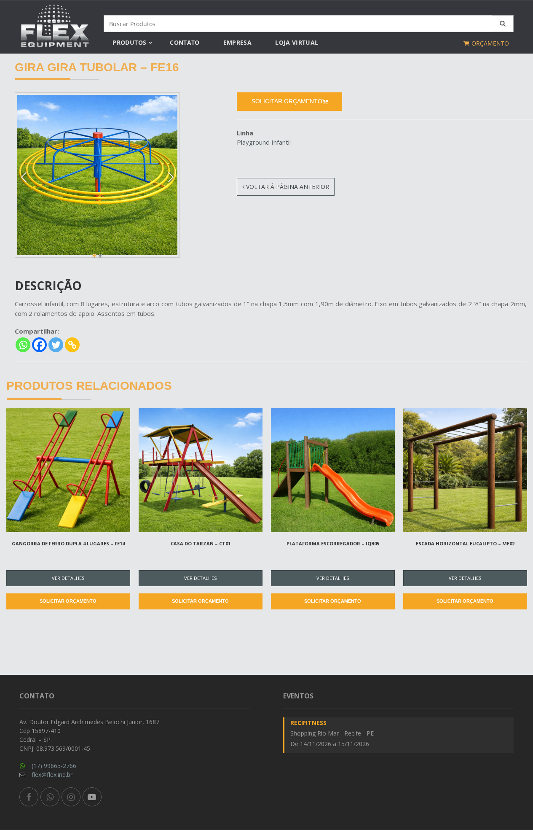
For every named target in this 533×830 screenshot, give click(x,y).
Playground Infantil (264, 142)
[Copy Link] (72, 344)
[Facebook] (39, 344)
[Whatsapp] (23, 344)
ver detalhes (68, 578)
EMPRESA (237, 42)
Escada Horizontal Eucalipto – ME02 (465, 543)
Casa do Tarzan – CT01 (200, 543)
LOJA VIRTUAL (296, 42)
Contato (184, 42)
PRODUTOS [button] (129, 42)
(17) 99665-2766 (54, 766)
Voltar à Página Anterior (286, 187)
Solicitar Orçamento (68, 601)
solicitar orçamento (287, 101)
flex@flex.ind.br (52, 775)
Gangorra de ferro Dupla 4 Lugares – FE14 (68, 543)
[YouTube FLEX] (92, 796)
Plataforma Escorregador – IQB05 (333, 543)
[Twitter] (55, 344)
